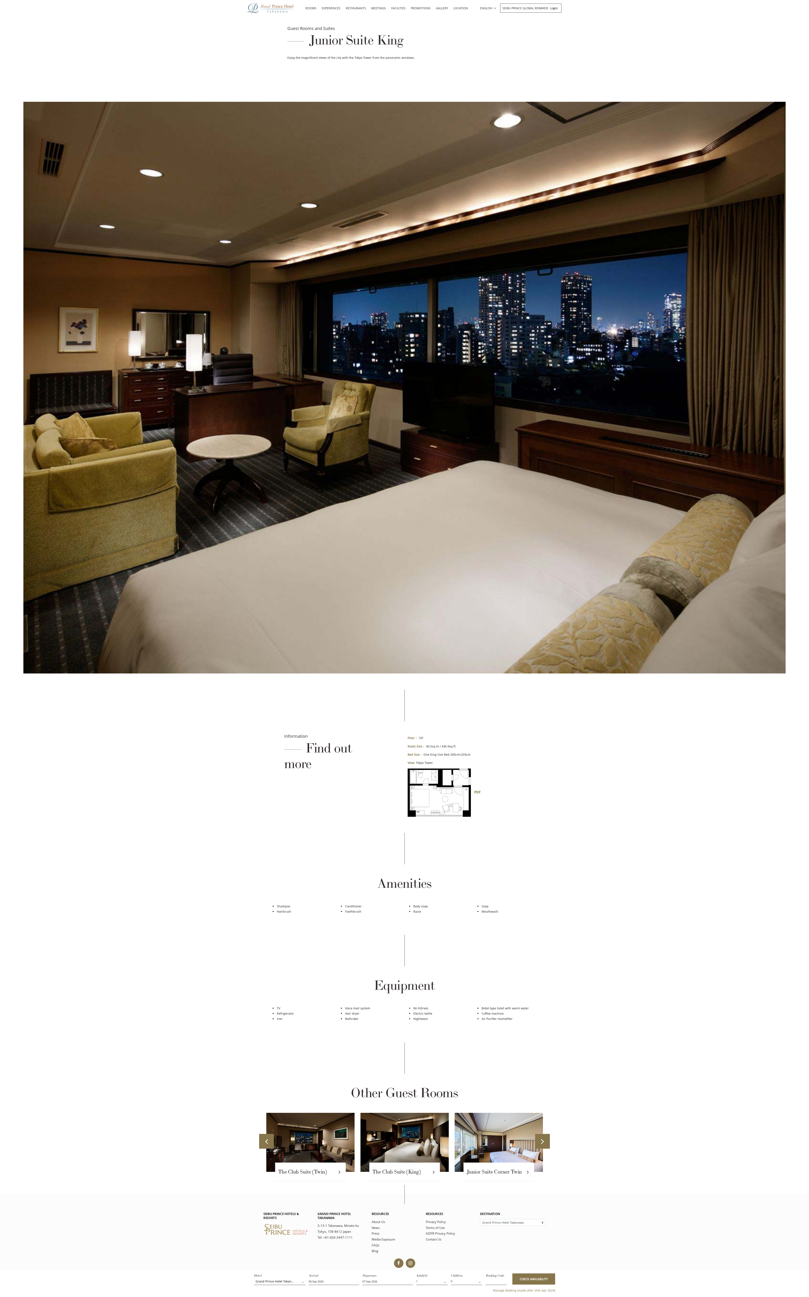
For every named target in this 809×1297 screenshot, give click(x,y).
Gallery (442, 8)
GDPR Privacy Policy (440, 1233)
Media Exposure (383, 1239)
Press (375, 1233)
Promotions (421, 8)
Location (460, 8)
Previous (266, 1141)
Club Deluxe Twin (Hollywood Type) (486, 1172)
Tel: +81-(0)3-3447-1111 (335, 1237)
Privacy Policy (436, 1222)
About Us (378, 1222)
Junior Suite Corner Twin (306, 1172)
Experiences (331, 8)
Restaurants (356, 8)
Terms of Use (435, 1228)
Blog (375, 1251)
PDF (477, 792)
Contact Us (433, 1239)
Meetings (378, 8)
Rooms (310, 8)
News (376, 1228)
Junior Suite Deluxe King (399, 1172)
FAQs (375, 1245)
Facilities (398, 8)
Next (542, 1141)
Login (554, 8)
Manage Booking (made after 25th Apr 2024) (524, 1290)
